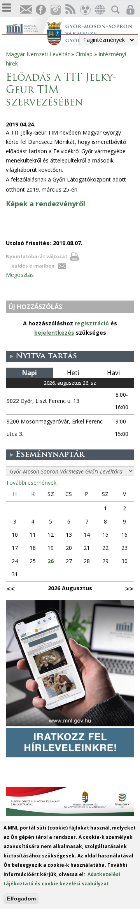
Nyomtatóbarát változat (36, 256)
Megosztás (20, 274)
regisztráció (92, 323)
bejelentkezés (54, 332)
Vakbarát (84, 10)
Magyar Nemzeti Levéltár (38, 54)
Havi (113, 372)
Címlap (84, 54)
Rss (70, 10)
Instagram (55, 10)
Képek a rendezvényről (45, 203)
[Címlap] (26, 27)
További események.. (32, 482)
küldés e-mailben (32, 266)
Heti (73, 372)
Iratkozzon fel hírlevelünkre (25, 10)
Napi (29, 372)
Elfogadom (21, 898)
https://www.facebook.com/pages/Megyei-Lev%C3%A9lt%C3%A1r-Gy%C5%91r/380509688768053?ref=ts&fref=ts (40, 10)
